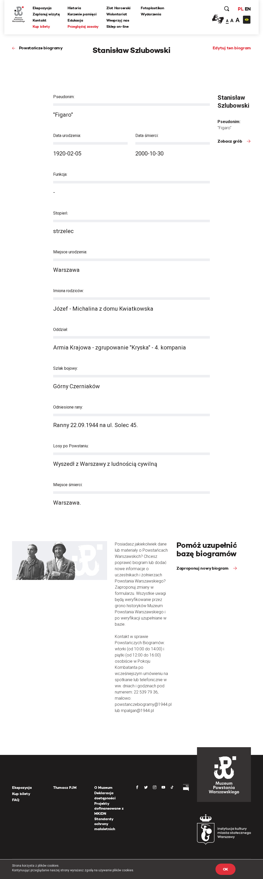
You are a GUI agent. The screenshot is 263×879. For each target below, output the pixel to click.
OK (225, 869)
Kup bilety (41, 26)
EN (248, 9)
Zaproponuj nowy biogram (202, 568)
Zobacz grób (230, 141)
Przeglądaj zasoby (83, 26)
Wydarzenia (151, 14)
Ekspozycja (42, 8)
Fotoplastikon (152, 8)
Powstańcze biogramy (41, 48)
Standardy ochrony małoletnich (104, 824)
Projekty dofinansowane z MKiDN (109, 808)
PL (240, 9)
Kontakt (39, 20)
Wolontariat (116, 14)
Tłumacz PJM (65, 787)
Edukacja (75, 20)
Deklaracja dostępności (105, 795)
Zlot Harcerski (118, 8)
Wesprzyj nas (117, 20)
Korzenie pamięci (82, 14)
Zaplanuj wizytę (46, 14)
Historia (74, 8)
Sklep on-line (117, 26)
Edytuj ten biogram (232, 48)
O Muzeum (103, 787)
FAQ (15, 800)
